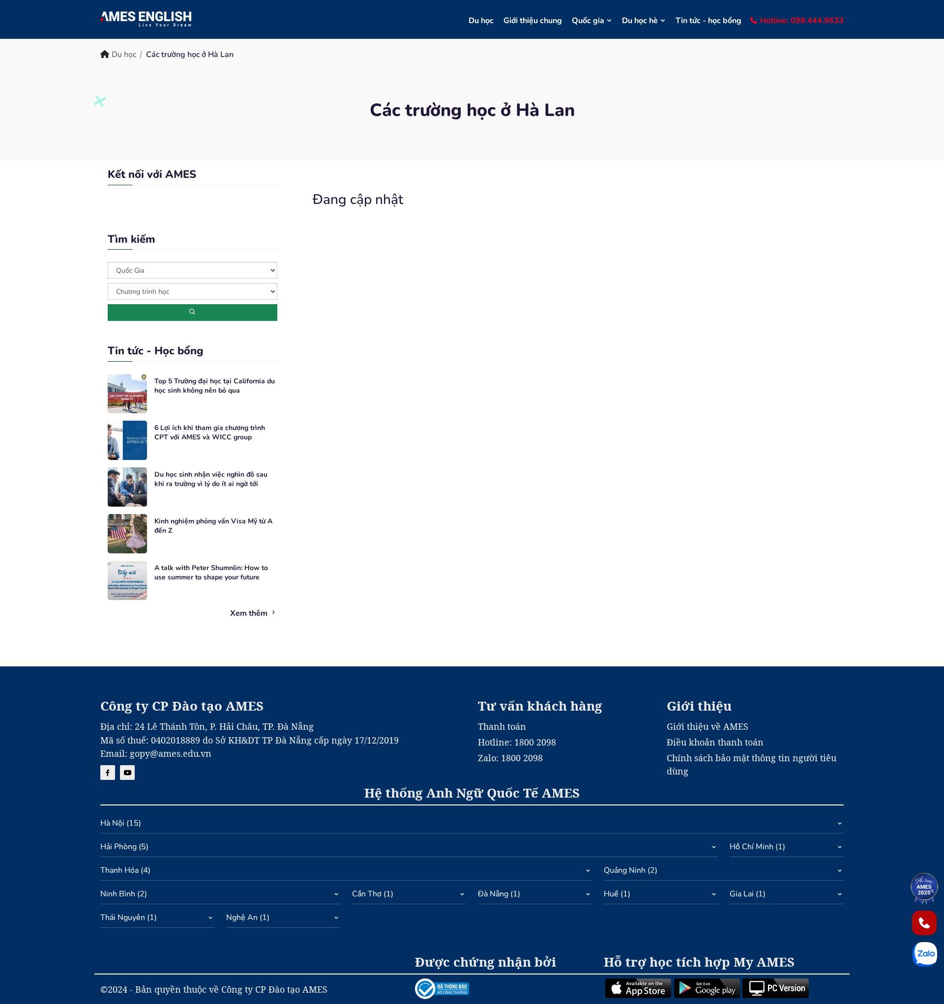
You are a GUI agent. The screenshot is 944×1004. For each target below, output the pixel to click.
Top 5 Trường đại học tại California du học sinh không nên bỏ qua (214, 386)
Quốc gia (588, 20)
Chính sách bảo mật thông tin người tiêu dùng (751, 764)
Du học (481, 20)
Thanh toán (502, 726)
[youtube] (127, 772)
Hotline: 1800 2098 (517, 742)
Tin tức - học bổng (708, 20)
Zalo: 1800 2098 (510, 758)
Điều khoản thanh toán (715, 742)
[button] (472, 825)
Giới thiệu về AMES (707, 726)
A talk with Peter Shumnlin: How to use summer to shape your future (211, 572)
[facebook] (107, 772)
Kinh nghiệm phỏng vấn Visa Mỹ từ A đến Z (213, 526)
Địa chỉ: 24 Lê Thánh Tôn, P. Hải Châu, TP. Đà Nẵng (207, 726)
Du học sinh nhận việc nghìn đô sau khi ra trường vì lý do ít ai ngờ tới (210, 479)
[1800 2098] (924, 923)
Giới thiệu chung (532, 20)
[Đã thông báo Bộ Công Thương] (503, 988)
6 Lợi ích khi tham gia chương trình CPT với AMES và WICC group (209, 432)
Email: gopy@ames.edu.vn (155, 753)
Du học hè (640, 20)
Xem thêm (249, 613)
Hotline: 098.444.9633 (802, 20)
